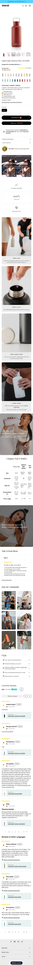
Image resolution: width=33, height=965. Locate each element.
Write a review (12, 696)
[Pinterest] (14, 941)
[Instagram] (18, 941)
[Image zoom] (16, 30)
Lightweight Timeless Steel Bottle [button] (16, 824)
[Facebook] (11, 941)
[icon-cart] (26, 5)
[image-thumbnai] (4, 54)
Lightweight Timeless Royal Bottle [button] (16, 716)
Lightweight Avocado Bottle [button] (15, 793)
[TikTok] (22, 941)
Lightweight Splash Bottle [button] (14, 897)
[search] (23, 5)
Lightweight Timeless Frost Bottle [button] (16, 753)
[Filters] (25, 696)
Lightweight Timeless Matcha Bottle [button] (17, 866)
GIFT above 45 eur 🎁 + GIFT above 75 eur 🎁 (16, 1)
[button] (21, 68)
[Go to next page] (27, 832)
